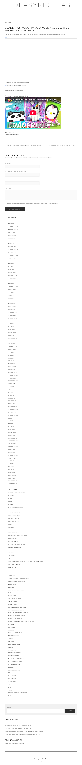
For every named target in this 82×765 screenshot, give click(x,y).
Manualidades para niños (16, 618)
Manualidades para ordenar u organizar (21, 621)
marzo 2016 (11, 363)
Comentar (8, 188)
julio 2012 (11, 461)
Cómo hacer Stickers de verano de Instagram (24, 145)
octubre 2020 (12, 252)
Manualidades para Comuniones (18, 613)
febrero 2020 (12, 272)
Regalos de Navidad (14, 670)
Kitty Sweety (12, 595)
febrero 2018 (12, 306)
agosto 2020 (12, 258)
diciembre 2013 (12, 438)
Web (6, 180)
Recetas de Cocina (13, 655)
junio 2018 (11, 295)
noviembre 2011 (13, 484)
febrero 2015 (12, 401)
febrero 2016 (12, 366)
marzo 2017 (11, 329)
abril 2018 (11, 301)
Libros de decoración (14, 598)
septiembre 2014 (13, 415)
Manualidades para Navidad (16, 615)
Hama (9, 558)
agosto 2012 (12, 458)
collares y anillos (13, 518)
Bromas (10, 504)
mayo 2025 (11, 221)
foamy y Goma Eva (13, 550)
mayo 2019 (11, 283)
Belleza (10, 498)
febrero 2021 (12, 241)
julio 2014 (11, 418)
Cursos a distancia (13, 530)
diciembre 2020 (12, 246)
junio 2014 (11, 421)
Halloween (11, 555)
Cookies (10, 524)
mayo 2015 (11, 392)
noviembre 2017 (13, 312)
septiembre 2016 (13, 346)
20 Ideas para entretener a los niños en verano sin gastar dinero (25, 723)
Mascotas (11, 630)
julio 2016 (11, 352)
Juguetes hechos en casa (16, 590)
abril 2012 (11, 469)
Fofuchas (11, 553)
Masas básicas (12, 627)
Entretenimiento (13, 538)
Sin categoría (12, 681)
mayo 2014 (11, 424)
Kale (46, 759)
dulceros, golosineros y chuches (18, 535)
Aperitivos (11, 495)
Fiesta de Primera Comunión (16, 544)
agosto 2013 (12, 449)
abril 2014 (11, 426)
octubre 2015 (12, 378)
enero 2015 (11, 404)
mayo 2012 (11, 466)
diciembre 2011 (12, 481)
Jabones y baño (13, 584)
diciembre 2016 (12, 338)
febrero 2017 (12, 332)
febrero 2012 (12, 475)
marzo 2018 (11, 303)
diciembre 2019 (12, 275)
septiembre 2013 (13, 446)
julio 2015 (11, 386)
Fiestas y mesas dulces (14, 547)
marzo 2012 (11, 472)
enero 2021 (11, 243)
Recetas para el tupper (15, 661)
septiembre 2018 (13, 286)
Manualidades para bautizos (17, 607)
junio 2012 (11, 464)
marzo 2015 (11, 398)
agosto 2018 (12, 289)
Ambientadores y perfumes (16, 493)
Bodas (10, 501)
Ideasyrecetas (41, 5)
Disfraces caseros (13, 533)
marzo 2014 (11, 429)
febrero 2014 (12, 432)
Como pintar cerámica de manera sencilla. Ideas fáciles (22, 734)
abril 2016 (11, 361)
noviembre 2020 (13, 249)
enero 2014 (11, 435)
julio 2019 (11, 281)
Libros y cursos (12, 601)
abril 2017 (11, 326)
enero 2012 (11, 478)
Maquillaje (11, 624)
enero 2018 (11, 309)
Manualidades (15, 134)
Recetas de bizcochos (14, 653)
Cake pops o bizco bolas (15, 507)
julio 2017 (11, 321)
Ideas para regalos (13, 570)
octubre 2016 (12, 343)
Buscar (9, 707)
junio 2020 (11, 261)
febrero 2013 (12, 452)
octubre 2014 (12, 412)
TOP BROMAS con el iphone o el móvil (61, 145)
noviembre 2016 (13, 341)
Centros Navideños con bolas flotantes (18, 728)
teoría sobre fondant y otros (17, 693)
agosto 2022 (12, 232)
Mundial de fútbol (14, 635)
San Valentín (12, 675)
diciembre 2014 (12, 406)
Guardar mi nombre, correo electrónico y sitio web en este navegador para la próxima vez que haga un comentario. (33, 203)
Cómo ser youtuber (14, 521)
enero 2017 (11, 335)
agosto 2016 (12, 349)
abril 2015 (11, 395)
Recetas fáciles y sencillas (16, 658)
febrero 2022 (12, 235)
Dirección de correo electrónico (15, 171)
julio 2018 (11, 292)
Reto (9, 673)
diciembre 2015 (12, 372)
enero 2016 (11, 369)
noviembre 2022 (13, 226)
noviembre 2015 (13, 375)
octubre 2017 (12, 315)
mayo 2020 (11, 263)
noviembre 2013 (13, 441)
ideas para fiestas (13, 567)
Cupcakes (11, 527)
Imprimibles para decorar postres (18, 578)
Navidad (10, 638)
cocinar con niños (14, 515)
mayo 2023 (11, 223)
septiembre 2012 (13, 455)
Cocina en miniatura (14, 513)
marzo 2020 (11, 269)
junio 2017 (11, 323)
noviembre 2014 (13, 409)
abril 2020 (11, 266)
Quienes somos (12, 650)
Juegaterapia (12, 587)
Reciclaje (11, 667)
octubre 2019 (12, 278)
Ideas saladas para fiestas (16, 573)
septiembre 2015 (13, 381)
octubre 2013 (12, 444)
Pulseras (10, 647)
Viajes (9, 695)
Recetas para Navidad (14, 664)
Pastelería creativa (14, 644)
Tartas (10, 690)
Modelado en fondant (15, 633)
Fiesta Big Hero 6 (13, 541)
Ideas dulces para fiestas (15, 564)
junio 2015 (11, 389)
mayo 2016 (11, 358)
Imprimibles (11, 575)
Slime (9, 684)
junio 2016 (11, 355)
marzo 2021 (11, 238)
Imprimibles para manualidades (17, 581)
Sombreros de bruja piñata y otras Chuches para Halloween (24, 731)
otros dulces (12, 641)
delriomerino (11, 132)
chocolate (11, 510)
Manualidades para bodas (16, 610)
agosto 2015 (12, 384)
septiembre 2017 (13, 318)
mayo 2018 (11, 298)
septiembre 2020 (13, 255)
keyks (9, 593)
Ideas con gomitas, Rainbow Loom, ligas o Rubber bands (25, 561)
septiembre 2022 (13, 229)
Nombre (8, 163)
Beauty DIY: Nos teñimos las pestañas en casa (19, 726)
